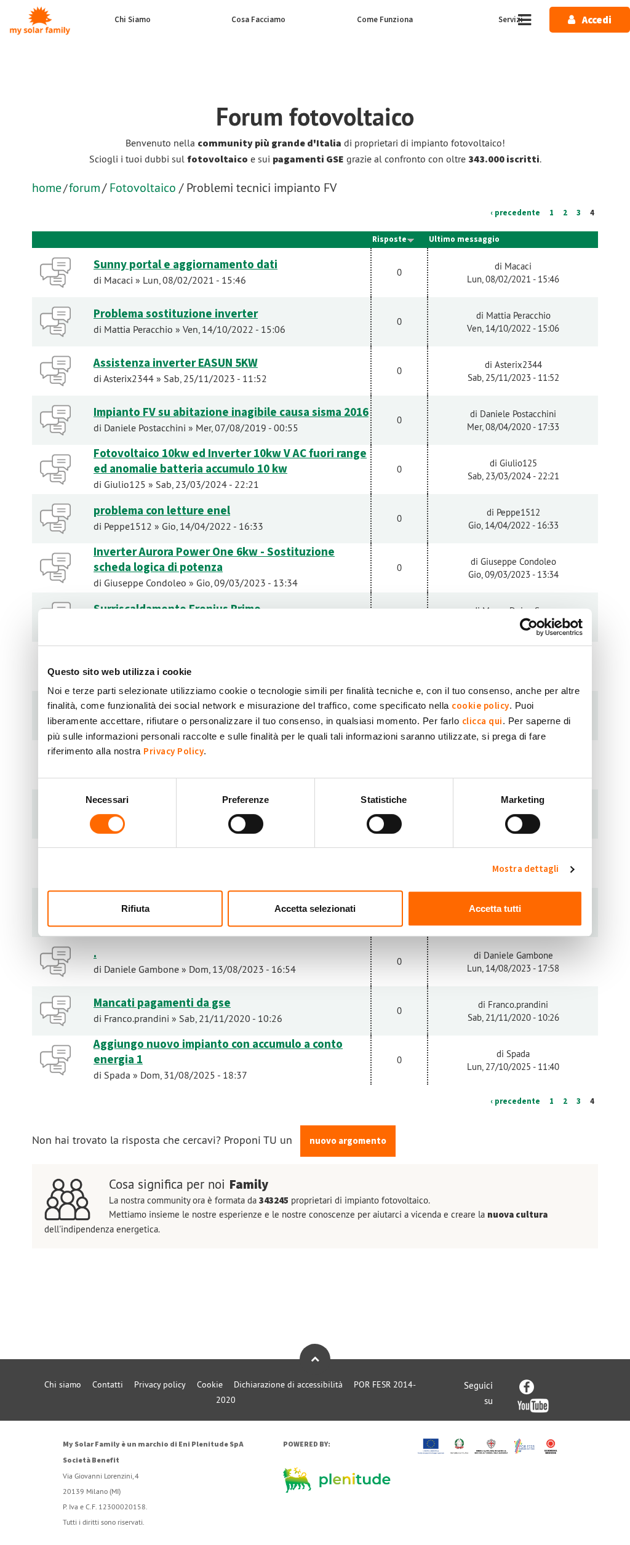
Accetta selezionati (315, 908)
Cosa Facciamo (258, 19)
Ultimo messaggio (464, 239)
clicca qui (482, 721)
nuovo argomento (347, 1141)
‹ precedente (515, 212)
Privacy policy (160, 1384)
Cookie (210, 1384)
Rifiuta (135, 908)
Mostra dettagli (525, 869)
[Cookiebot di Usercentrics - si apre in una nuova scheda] (529, 627)
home (47, 187)
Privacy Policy (173, 751)
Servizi (510, 19)
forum (84, 187)
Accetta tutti (495, 908)
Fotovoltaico (143, 187)
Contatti (107, 1384)
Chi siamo (62, 1384)
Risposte (389, 239)
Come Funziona (385, 19)
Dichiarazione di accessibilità (288, 1384)
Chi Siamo (132, 19)
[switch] (245, 824)
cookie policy (480, 706)
